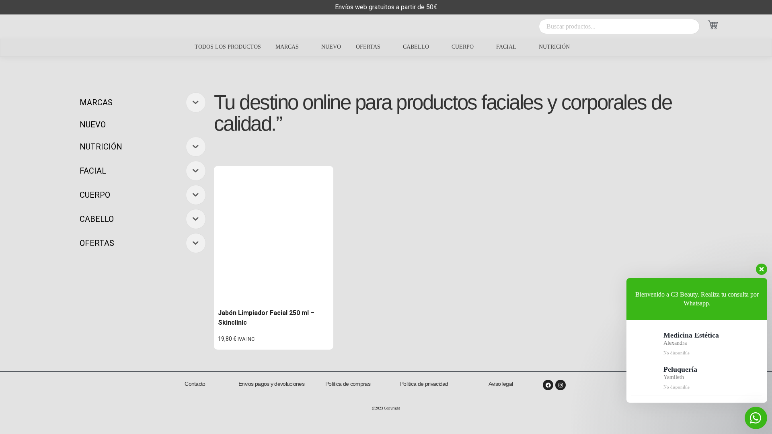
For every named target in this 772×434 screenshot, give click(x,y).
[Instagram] (560, 385)
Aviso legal (501, 384)
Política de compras (347, 384)
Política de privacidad (424, 384)
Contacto (195, 384)
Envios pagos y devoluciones (271, 384)
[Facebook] (548, 385)
